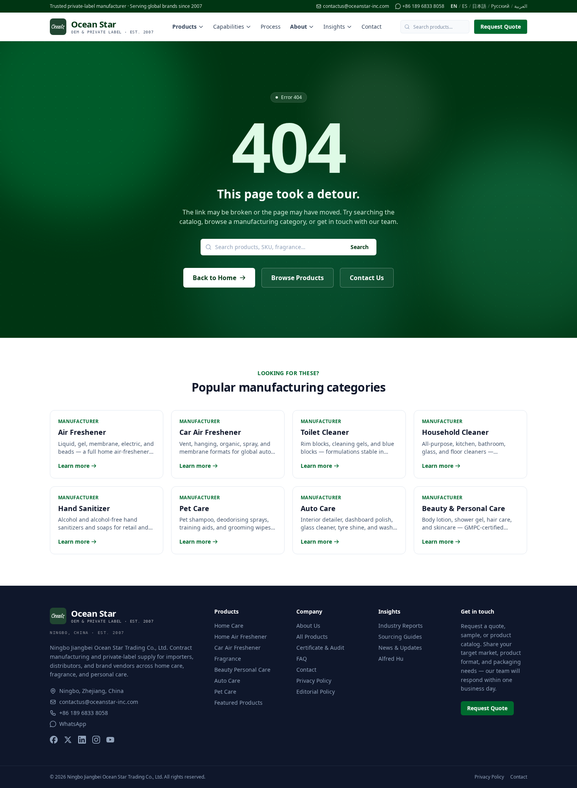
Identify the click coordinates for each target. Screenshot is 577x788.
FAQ (301, 658)
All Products (312, 636)
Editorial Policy (315, 691)
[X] (68, 740)
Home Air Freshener (240, 636)
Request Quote (500, 26)
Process (271, 26)
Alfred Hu (391, 658)
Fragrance (227, 658)
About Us (308, 625)
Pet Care (225, 691)
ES (464, 6)
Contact (372, 26)
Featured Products (238, 702)
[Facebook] (54, 740)
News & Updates (400, 647)
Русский (500, 6)
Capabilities (228, 26)
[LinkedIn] (82, 740)
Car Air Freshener (237, 647)
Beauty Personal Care (242, 669)
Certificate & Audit (320, 647)
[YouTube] (110, 740)
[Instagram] (96, 740)
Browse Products (297, 277)
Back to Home (214, 277)
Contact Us (367, 277)
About (298, 26)
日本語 (479, 6)
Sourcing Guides (400, 636)
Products (184, 26)
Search (360, 247)
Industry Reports (400, 625)
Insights (334, 26)
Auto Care (227, 680)
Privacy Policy (313, 680)
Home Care (228, 625)
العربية (520, 6)
